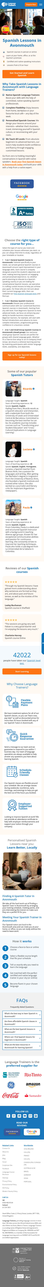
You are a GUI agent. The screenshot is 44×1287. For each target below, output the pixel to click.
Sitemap (5, 1178)
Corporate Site (7, 1165)
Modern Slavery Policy (9, 1191)
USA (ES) (27, 1159)
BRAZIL (26, 1171)
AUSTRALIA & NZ (29, 1168)
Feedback (5, 1169)
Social (4, 1162)
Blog (4, 1158)
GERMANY (27, 1175)
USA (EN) (27, 1152)
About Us (5, 1152)
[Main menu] (40, 4)
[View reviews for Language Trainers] (22, 1277)
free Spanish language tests (25, 294)
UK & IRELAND (29, 1149)
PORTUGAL (27, 1182)
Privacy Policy (7, 1181)
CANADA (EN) (28, 1162)
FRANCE (26, 1156)
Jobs (3, 1155)
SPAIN (26, 1178)
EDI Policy (5, 1188)
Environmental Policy (9, 1185)
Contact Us (6, 1148)
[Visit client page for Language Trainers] (22, 1268)
